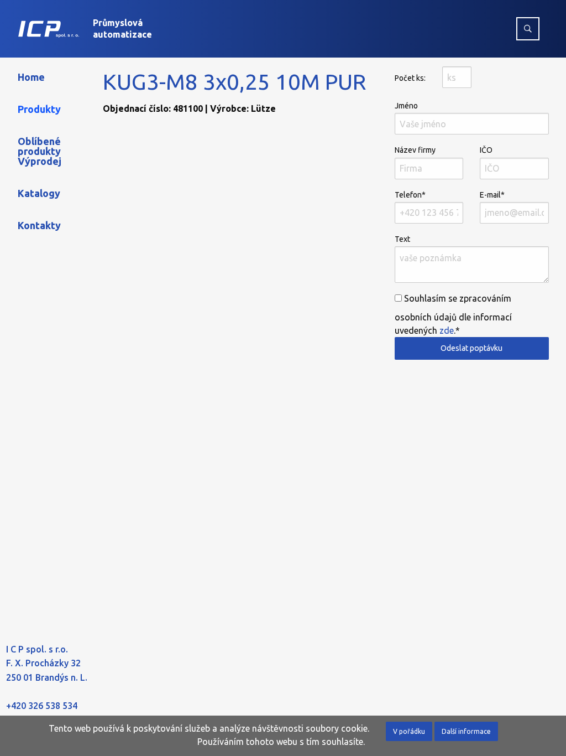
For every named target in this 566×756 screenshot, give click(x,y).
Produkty (39, 109)
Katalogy (39, 193)
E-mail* (492, 194)
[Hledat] (527, 28)
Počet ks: (410, 78)
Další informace (466, 731)
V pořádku (409, 731)
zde (446, 330)
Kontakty (39, 225)
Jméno (406, 105)
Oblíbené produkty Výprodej (39, 151)
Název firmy (415, 150)
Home (31, 76)
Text (402, 239)
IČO (486, 150)
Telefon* (410, 194)
